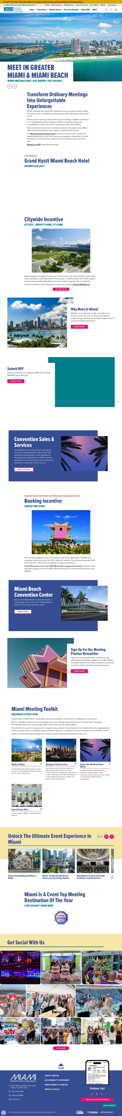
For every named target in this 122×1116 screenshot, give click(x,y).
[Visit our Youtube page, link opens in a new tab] (102, 1094)
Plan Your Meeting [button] (71, 9)
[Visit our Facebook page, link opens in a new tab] (97, 1094)
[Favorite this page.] (9, 86)
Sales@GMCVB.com (81, 284)
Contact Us (15, 1099)
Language (113, 5)
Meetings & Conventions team (42, 133)
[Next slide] (112, 836)
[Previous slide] (106, 836)
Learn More (22, 611)
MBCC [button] (94, 9)
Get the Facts (61, 289)
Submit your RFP (34, 144)
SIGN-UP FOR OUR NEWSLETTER (97, 1100)
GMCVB (102, 5)
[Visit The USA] (80, 1112)
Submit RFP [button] (85, 9)
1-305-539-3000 (17, 1091)
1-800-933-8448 (17, 1095)
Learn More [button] (79, 327)
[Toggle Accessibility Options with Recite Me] (115, 9)
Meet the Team (23, 469)
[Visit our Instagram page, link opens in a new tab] (92, 1094)
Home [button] (32, 9)
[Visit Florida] (92, 1112)
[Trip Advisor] (107, 1112)
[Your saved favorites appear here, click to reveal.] (110, 9)
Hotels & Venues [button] (55, 9)
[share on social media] (15, 86)
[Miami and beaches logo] (23, 1078)
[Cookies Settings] (3, 1112)
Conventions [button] (42, 9)
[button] (106, 9)
